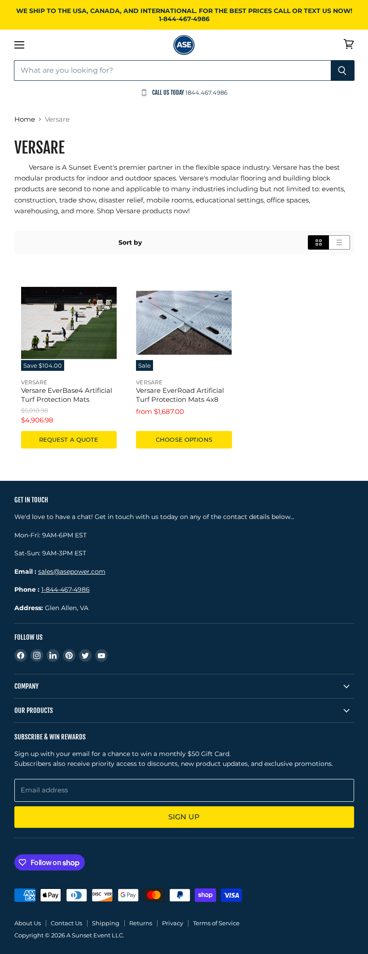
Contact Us (66, 923)
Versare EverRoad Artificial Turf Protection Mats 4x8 (180, 395)
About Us (27, 923)
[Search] (343, 70)
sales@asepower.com (71, 571)
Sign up (184, 817)
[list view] (339, 242)
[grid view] (318, 242)
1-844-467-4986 (65, 589)
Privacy (172, 923)
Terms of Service (216, 923)
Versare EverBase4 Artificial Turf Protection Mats (66, 395)
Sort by (130, 242)
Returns (140, 923)
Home (24, 119)
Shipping (105, 923)
